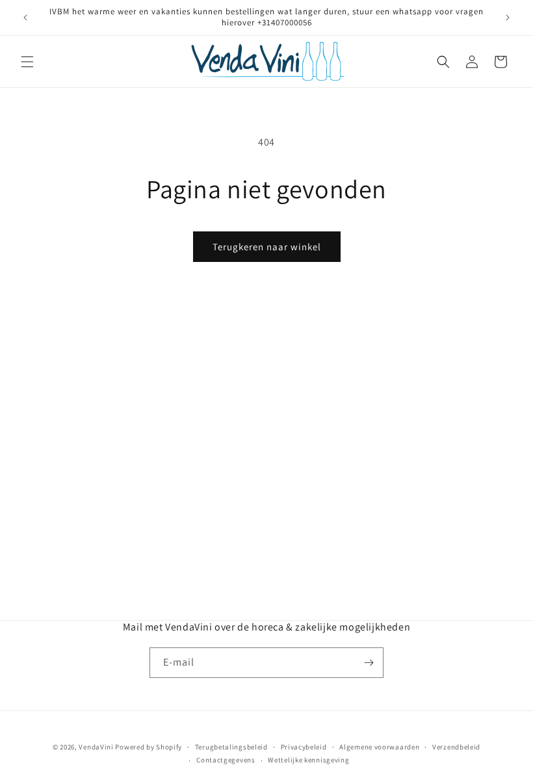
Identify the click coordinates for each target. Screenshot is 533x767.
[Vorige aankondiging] (25, 17)
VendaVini (96, 746)
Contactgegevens (225, 759)
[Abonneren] (368, 662)
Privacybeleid (304, 746)
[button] (27, 61)
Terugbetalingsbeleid (231, 746)
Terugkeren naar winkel (267, 246)
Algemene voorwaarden (379, 746)
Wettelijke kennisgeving (308, 759)
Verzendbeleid (456, 746)
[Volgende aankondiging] (507, 17)
